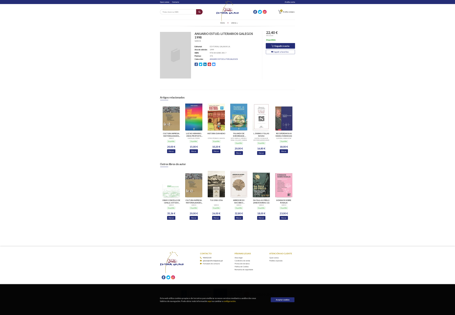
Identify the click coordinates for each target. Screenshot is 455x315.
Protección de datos (242, 264)
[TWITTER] (260, 12)
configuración (229, 301)
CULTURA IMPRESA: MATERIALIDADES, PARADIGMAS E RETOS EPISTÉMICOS (171, 134)
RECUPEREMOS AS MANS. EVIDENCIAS (284, 134)
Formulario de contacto (211, 264)
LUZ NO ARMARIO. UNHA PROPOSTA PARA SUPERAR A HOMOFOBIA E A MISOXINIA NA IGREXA (194, 134)
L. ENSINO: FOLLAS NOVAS (261, 134)
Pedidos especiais (276, 261)
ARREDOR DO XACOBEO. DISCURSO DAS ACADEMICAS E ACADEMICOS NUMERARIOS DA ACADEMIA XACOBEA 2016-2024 (239, 201)
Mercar (171, 151)
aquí (210, 301)
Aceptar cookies (282, 300)
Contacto (175, 2)
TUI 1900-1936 (216, 200)
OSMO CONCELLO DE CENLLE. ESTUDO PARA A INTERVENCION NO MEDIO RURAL (171, 201)
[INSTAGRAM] (265, 12)
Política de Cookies (242, 267)
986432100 (207, 258)
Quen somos (164, 2)
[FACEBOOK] (255, 12)
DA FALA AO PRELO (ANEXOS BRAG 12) (261, 201)
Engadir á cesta (281, 46)
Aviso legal (238, 258)
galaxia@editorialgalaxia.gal (213, 261)
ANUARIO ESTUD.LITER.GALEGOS (224, 59)
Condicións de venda (242, 261)
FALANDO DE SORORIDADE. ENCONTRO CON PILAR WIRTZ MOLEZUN (239, 134)
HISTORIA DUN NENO (216, 133)
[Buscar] (199, 12)
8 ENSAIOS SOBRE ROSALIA (283, 201)
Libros (234, 23)
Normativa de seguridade (244, 270)
